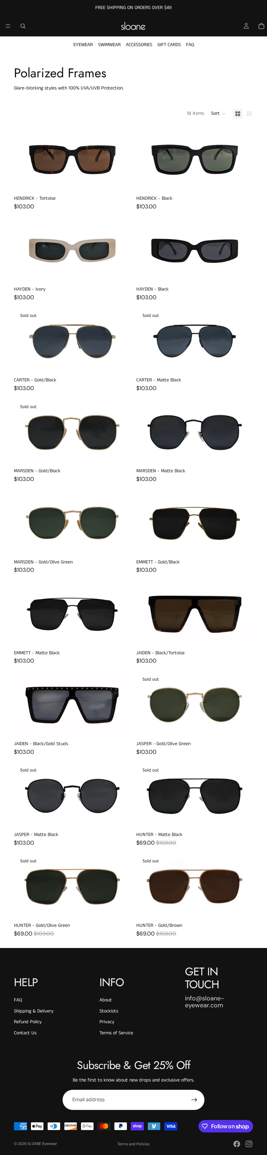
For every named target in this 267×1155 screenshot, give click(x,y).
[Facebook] (237, 1144)
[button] (218, 113)
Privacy (106, 1021)
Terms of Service (116, 1032)
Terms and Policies (133, 1144)
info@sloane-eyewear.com (204, 1001)
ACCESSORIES (139, 44)
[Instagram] (249, 1144)
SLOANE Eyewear (42, 1144)
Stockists (108, 1011)
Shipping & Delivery (34, 1011)
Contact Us (25, 1032)
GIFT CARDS (169, 44)
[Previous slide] (146, 159)
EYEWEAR (83, 44)
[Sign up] (194, 1100)
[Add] (120, 181)
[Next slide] (242, 159)
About (105, 1000)
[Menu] (8, 26)
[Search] (23, 26)
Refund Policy (28, 1021)
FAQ (190, 44)
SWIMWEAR (109, 44)
